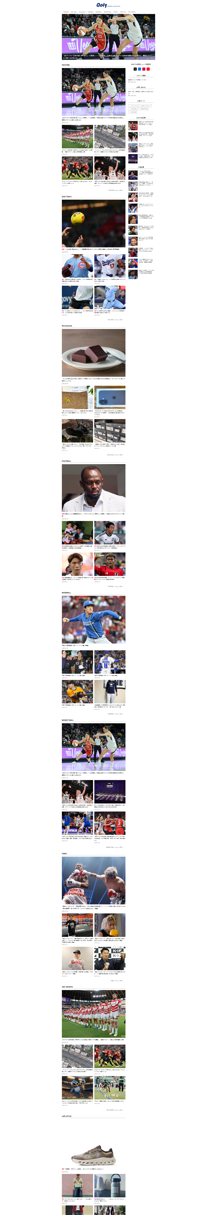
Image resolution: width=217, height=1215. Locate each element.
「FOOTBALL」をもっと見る (114, 586)
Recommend (67, 326)
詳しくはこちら (132, 82)
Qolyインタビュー (146, 105)
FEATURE (66, 65)
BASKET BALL (68, 720)
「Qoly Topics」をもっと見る (114, 319)
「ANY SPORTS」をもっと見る (113, 1110)
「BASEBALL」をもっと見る (114, 714)
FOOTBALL (66, 461)
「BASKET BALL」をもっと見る (113, 847)
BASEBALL (66, 593)
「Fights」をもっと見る (116, 980)
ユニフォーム (134, 105)
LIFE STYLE (66, 1116)
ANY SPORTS (67, 987)
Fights (64, 853)
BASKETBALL (144, 109)
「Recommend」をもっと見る (114, 454)
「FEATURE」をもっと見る (115, 190)
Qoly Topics (67, 196)
